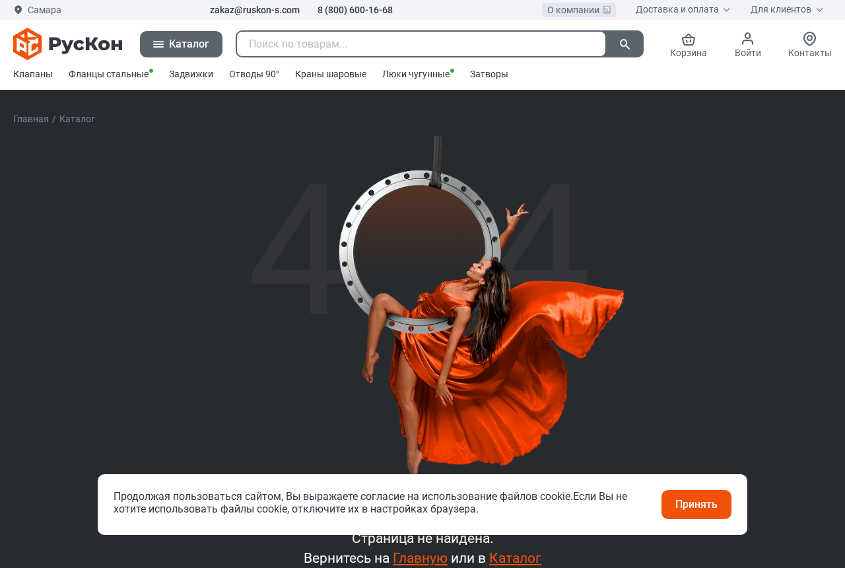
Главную (420, 558)
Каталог (515, 558)
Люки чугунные (416, 74)
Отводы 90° (254, 74)
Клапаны (33, 74)
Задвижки (191, 74)
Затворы (489, 74)
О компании (573, 10)
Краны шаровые (330, 74)
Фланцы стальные (109, 74)
